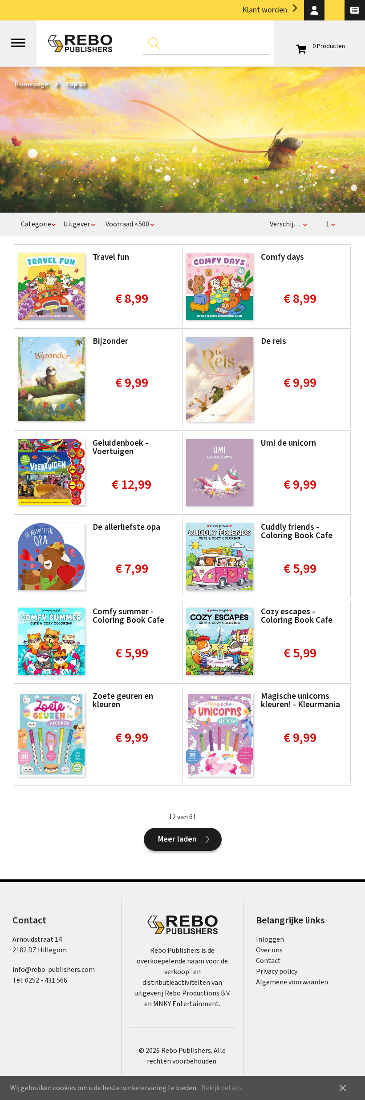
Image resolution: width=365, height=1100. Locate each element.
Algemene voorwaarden (292, 982)
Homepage (31, 84)
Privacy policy (276, 971)
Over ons (269, 950)
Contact (268, 961)
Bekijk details (221, 1088)
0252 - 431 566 (46, 980)
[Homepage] (80, 43)
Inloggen (270, 939)
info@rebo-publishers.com (53, 970)
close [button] (342, 1088)
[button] (314, 10)
